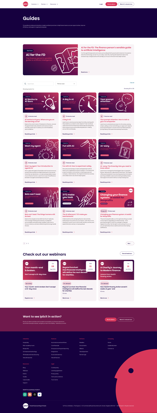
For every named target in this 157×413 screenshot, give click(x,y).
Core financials (55, 345)
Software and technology (30, 351)
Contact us (111, 348)
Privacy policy (55, 373)
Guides (25, 376)
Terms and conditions (57, 376)
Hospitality (26, 342)
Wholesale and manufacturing (31, 354)
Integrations (54, 351)
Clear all (132, 82)
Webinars (25, 370)
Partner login (82, 354)
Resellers (81, 342)
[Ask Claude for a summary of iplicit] (30, 394)
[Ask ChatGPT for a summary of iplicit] (25, 394)
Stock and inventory (56, 354)
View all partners (83, 351)
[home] (25, 4)
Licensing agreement (56, 370)
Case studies (26, 379)
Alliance (81, 348)
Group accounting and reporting (60, 348)
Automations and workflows (59, 342)
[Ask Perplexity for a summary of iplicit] (35, 394)
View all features (55, 357)
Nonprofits (26, 348)
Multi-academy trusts (28, 345)
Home (109, 342)
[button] (35, 4)
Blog (24, 367)
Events (24, 373)
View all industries (27, 357)
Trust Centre (54, 379)
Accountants (83, 345)
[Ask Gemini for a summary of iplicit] (40, 394)
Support (25, 382)
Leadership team (112, 345)
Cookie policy (55, 367)
